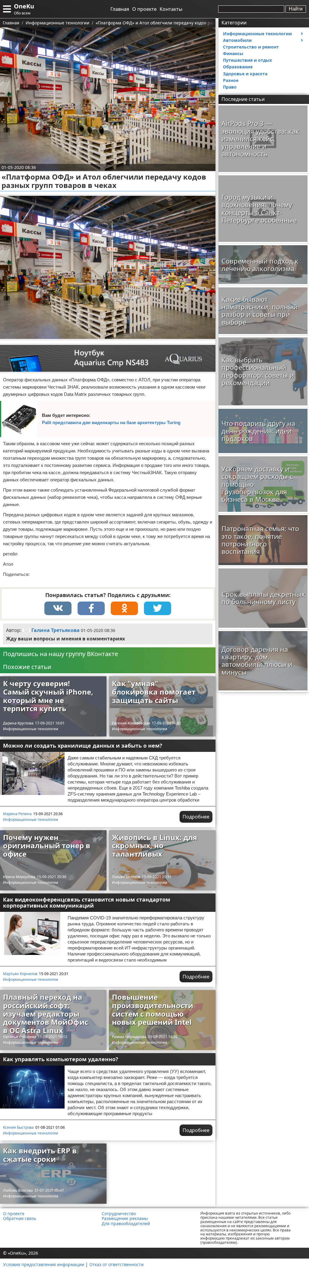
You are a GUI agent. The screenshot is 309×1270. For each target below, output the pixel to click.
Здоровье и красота (245, 74)
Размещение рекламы (125, 1218)
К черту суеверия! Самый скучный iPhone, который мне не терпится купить (48, 695)
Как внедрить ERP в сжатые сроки (40, 1155)
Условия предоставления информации (43, 1264)
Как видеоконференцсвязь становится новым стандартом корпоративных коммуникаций (86, 902)
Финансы (233, 53)
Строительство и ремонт (251, 47)
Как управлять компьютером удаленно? (60, 1059)
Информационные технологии (30, 728)
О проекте (144, 9)
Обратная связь (19, 1218)
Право (230, 87)
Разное (230, 80)
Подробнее (196, 816)
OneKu (24, 6)
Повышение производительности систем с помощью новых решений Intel (152, 1009)
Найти (296, 8)
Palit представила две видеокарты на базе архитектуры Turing (111, 422)
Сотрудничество (119, 1213)
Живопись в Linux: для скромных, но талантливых (154, 845)
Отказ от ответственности (116, 1264)
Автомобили (237, 40)
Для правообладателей (126, 1223)
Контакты (171, 9)
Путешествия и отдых (247, 60)
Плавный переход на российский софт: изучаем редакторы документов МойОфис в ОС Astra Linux (45, 1013)
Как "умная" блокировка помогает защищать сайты (154, 691)
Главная (119, 9)
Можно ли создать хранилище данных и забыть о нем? (82, 745)
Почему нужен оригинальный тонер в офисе (46, 845)
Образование (238, 67)
